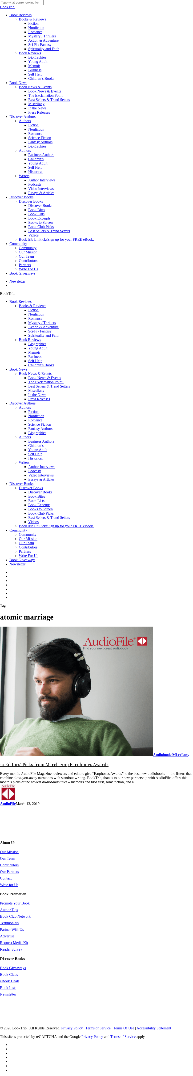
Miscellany (36, 390)
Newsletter (17, 564)
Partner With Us (12, 930)
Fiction (33, 310)
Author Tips (9, 910)
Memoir (34, 352)
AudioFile (8, 804)
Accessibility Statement (154, 1028)
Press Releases (39, 399)
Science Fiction (39, 424)
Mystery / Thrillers (42, 323)
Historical (35, 458)
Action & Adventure (43, 327)
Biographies (37, 344)
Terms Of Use (123, 1028)
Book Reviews (20, 302)
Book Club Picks (41, 513)
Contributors (28, 547)
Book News (18, 369)
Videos (33, 522)
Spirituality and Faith (43, 335)
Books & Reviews (32, 306)
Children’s (36, 446)
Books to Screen (40, 509)
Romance (35, 318)
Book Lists (36, 501)
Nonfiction (36, 314)
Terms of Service (98, 1028)
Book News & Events (35, 374)
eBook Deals (9, 981)
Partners (25, 551)
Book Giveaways (22, 560)
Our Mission (28, 539)
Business (34, 357)
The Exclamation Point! (46, 382)
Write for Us (9, 885)
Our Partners (9, 872)
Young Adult (37, 348)
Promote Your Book (15, 903)
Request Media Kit (14, 943)
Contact (6, 878)
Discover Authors (22, 403)
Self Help (35, 361)
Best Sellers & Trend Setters (49, 386)
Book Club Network (15, 916)
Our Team (26, 543)
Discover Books (21, 484)
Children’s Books (41, 365)
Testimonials (9, 923)
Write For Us (28, 556)
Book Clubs (9, 974)
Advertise (7, 936)
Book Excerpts (39, 505)
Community (18, 530)
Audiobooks (162, 755)
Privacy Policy (72, 1028)
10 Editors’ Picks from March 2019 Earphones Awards (54, 764)
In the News (37, 395)
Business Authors (41, 441)
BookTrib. (7, 7)
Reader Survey (11, 949)
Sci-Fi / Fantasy (40, 331)
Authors (25, 407)
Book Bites (36, 496)
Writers (24, 462)
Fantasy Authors (40, 429)
